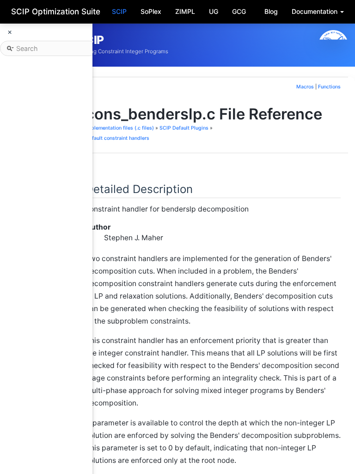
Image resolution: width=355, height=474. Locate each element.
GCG (239, 11)
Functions (329, 87)
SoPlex (151, 11)
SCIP (119, 11)
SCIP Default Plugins (183, 128)
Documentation (315, 11)
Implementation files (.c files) (120, 128)
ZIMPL (185, 11)
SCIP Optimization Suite (55, 11)
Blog (271, 11)
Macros (305, 87)
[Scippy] (333, 45)
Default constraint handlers (117, 138)
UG (213, 11)
